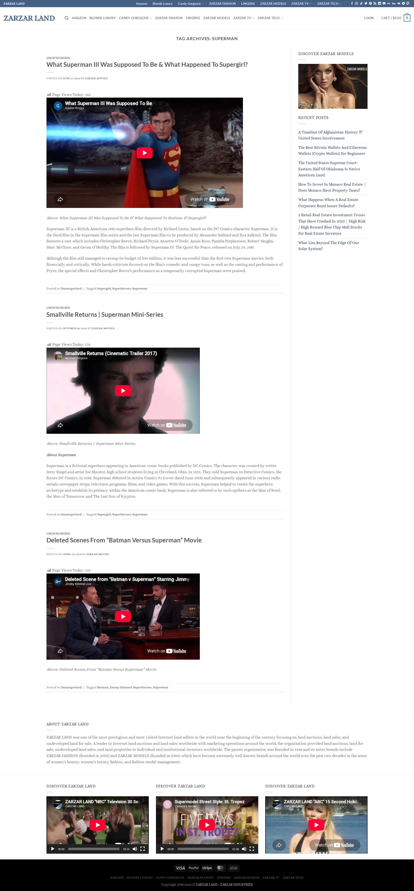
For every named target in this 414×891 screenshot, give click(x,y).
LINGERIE (248, 4)
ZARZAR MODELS (273, 4)
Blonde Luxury (162, 4)
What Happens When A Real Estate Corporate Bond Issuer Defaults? (328, 202)
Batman (103, 687)
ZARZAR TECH (328, 4)
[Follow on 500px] (394, 3)
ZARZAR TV (300, 4)
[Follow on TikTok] (361, 3)
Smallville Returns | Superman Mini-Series (104, 314)
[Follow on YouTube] (384, 3)
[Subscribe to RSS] (375, 3)
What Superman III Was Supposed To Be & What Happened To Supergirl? (147, 64)
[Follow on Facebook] (352, 3)
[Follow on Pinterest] (370, 3)
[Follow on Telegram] (403, 3)
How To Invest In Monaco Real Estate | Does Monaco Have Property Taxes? (332, 187)
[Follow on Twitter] (365, 3)
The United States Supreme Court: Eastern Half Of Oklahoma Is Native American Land (329, 169)
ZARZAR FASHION (222, 4)
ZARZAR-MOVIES (96, 78)
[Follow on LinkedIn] (379, 3)
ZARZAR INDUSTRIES (236, 884)
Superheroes (121, 288)
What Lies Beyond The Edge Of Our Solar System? (328, 245)
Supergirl (104, 288)
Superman (139, 288)
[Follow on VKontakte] (398, 3)
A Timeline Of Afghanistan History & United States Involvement (330, 135)
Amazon (141, 4)
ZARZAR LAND (29, 18)
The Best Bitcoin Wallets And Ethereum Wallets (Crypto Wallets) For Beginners (332, 150)
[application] (97, 825)
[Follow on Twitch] (408, 3)
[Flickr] (388, 3)
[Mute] (134, 848)
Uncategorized (58, 57)
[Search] (67, 18)
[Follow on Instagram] (356, 3)
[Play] (52, 848)
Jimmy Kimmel (121, 687)
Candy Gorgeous (189, 4)
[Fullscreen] (142, 848)
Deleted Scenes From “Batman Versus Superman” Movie (124, 540)
